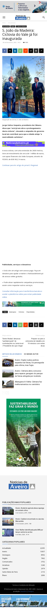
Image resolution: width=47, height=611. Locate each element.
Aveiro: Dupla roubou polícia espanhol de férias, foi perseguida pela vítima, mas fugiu (29, 362)
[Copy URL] (41, 50)
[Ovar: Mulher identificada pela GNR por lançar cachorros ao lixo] (8, 532)
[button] (44, 17)
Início (4, 23)
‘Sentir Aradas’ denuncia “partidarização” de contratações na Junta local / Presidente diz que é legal (12, 342)
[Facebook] (4, 50)
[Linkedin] (15, 50)
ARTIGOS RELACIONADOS (12, 354)
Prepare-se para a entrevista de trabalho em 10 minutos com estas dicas (35, 342)
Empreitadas (31, 312)
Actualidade (12, 23)
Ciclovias (21, 312)
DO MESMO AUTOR (31, 354)
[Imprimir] (36, 50)
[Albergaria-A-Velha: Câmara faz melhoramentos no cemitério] (8, 384)
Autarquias (12, 312)
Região (12, 26)
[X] (10, 50)
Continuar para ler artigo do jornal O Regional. (20, 165)
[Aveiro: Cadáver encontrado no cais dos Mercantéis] (8, 522)
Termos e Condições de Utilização (23, 585)
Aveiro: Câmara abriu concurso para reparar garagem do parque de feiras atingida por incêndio (29, 373)
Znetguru (31, 591)
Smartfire (23, 591)
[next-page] (7, 392)
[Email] (31, 50)
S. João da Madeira (21, 26)
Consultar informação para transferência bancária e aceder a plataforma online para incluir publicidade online (22, 294)
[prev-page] (3, 392)
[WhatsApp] (20, 50)
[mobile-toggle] (4, 17)
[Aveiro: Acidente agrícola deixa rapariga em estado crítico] (8, 511)
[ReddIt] (25, 50)
